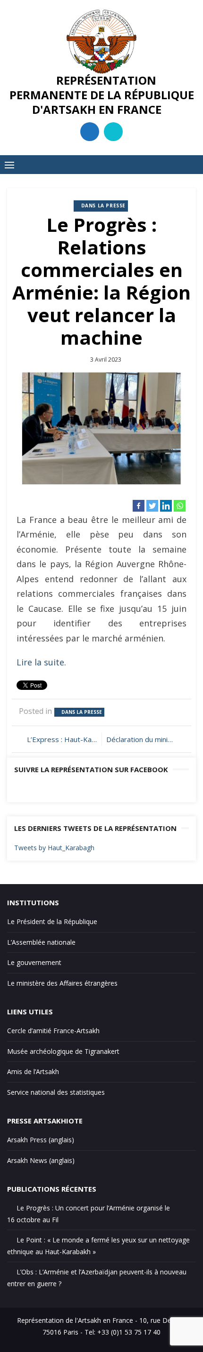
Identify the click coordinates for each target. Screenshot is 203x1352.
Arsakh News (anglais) (41, 1160)
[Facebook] (138, 506)
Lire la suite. (41, 662)
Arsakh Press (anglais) (40, 1139)
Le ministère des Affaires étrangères (62, 983)
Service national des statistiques (56, 1092)
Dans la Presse (103, 205)
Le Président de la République (52, 921)
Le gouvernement (34, 962)
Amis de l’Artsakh (33, 1071)
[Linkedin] (166, 506)
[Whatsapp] (180, 506)
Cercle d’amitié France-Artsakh (53, 1030)
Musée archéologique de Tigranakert (63, 1051)
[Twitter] (152, 506)
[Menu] (9, 164)
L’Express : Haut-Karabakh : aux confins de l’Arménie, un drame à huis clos (62, 739)
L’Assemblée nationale (41, 942)
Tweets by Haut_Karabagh (54, 847)
